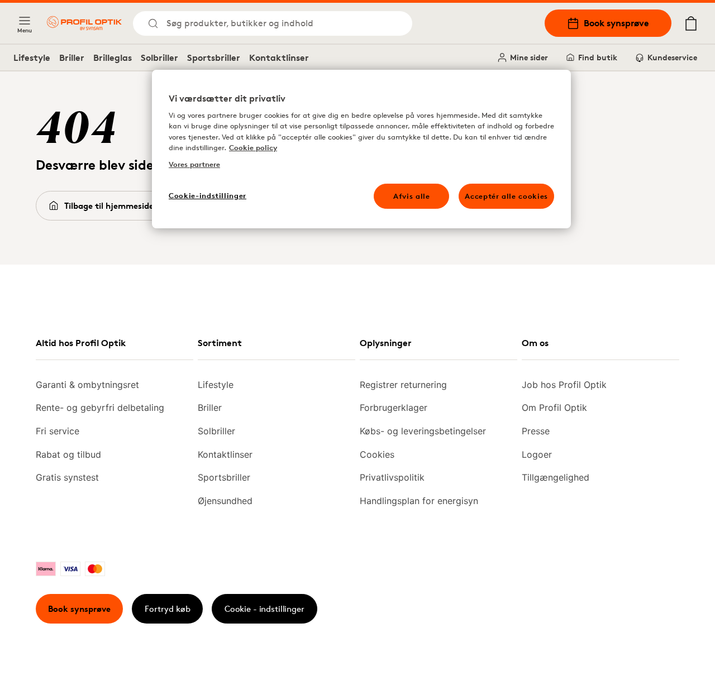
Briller (71, 57)
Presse (536, 431)
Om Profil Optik (554, 407)
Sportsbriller (213, 57)
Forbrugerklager (393, 407)
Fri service (57, 431)
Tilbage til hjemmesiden (111, 205)
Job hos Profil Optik (564, 384)
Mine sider (529, 57)
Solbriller (159, 57)
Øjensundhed (225, 500)
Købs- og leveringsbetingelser (423, 431)
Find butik (597, 57)
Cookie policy (253, 147)
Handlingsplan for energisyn (419, 500)
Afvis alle (411, 195)
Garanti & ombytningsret (87, 384)
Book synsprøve (616, 22)
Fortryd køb (167, 608)
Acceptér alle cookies (506, 195)
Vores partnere (194, 164)
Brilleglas (112, 57)
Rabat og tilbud (68, 454)
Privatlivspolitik (392, 477)
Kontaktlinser (279, 57)
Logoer (537, 454)
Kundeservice (672, 57)
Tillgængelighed (555, 477)
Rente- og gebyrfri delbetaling (100, 407)
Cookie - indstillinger (264, 608)
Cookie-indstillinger (207, 195)
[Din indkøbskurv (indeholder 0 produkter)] (691, 23)
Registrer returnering (403, 384)
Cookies (377, 454)
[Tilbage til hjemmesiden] (84, 23)
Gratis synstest (67, 477)
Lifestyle (31, 57)
